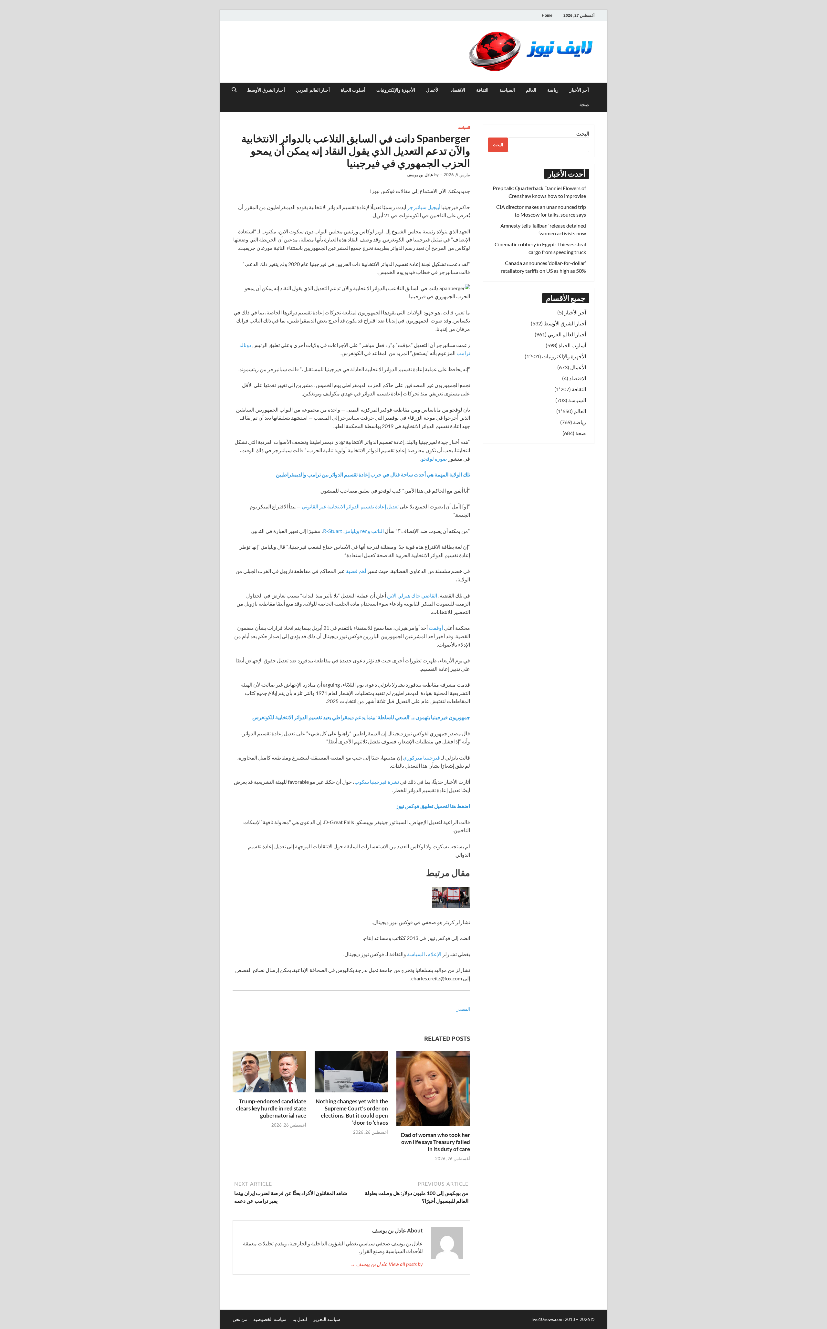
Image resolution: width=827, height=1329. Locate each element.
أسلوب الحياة (353, 90)
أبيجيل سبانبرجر (423, 207)
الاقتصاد (458, 90)
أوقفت (436, 628)
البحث (582, 133)
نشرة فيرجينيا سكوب (376, 782)
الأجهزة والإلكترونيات (395, 90)
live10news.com (548, 1319)
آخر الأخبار (579, 90)
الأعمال (433, 90)
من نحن (240, 1319)
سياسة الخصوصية (270, 1319)
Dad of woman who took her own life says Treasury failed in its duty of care (435, 1141)
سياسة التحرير (326, 1319)
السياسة (507, 90)
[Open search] (234, 90)
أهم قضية (356, 571)
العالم (531, 90)
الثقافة (482, 90)
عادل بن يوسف (420, 174)
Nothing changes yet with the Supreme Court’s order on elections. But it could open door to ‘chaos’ (352, 1112)
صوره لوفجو (434, 458)
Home (547, 15)
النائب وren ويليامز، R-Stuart (353, 531)
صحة (584, 104)
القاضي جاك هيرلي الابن (412, 595)
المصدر (463, 1009)
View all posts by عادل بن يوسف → (386, 1264)
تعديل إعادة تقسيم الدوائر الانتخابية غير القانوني (350, 506)
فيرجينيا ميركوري (421, 757)
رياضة (553, 90)
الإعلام (434, 954)
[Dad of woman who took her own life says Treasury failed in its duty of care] (433, 1090)
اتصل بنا (299, 1319)
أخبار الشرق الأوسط (266, 90)
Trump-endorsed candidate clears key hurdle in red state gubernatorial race (271, 1108)
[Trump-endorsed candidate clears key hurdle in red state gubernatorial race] (269, 1073)
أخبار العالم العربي (313, 90)
